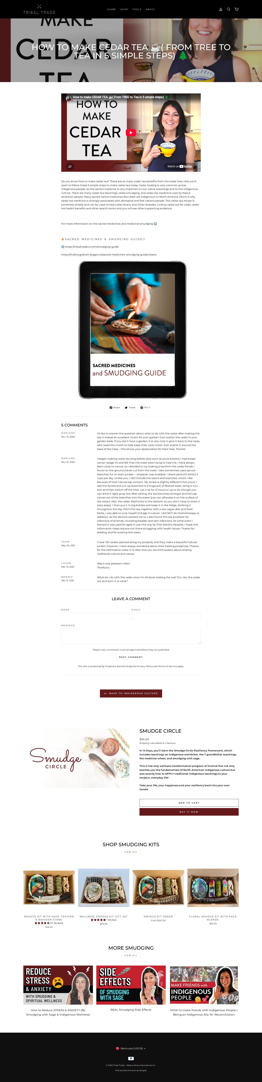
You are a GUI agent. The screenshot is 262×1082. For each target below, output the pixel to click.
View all (131, 852)
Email (136, 610)
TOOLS (137, 9)
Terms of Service (167, 666)
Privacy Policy (145, 666)
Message (68, 625)
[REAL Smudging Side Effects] (131, 985)
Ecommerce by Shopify (135, 1070)
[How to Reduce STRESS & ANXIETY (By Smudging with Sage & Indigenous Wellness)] (58, 985)
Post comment (131, 657)
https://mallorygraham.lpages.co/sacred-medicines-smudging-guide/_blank (109, 254)
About (150, 9)
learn (111, 9)
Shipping (144, 743)
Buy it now (189, 812)
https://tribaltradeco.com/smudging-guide (92, 246)
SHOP (124, 9)
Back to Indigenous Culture (133, 693)
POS (117, 1070)
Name (65, 610)
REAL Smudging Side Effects (131, 1009)
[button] (42, 923)
